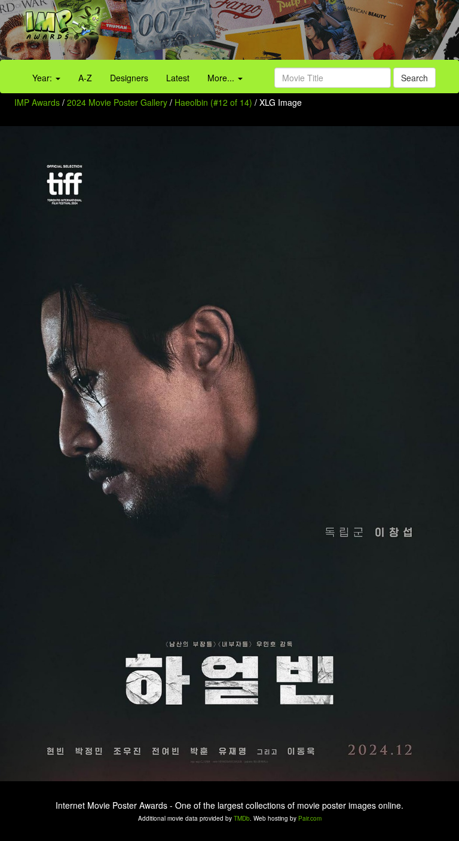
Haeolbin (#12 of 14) (213, 102)
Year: (43, 78)
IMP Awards (37, 102)
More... (222, 78)
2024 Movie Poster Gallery (117, 102)
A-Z (85, 78)
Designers (129, 78)
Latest (177, 78)
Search (414, 78)
